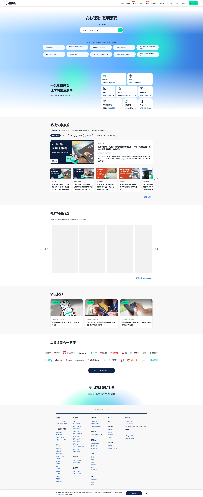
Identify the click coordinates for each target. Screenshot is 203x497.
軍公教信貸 (76, 436)
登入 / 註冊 (193, 3)
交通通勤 (58, 463)
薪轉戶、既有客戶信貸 (78, 446)
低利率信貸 (76, 431)
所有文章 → (148, 197)
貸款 (141, 3)
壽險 (92, 467)
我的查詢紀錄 (59, 434)
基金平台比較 (94, 446)
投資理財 (106, 135)
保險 (177, 3)
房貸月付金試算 (77, 473)
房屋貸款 (89, 135)
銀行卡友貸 (76, 449)
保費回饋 (58, 471)
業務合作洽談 (128, 421)
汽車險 (92, 482)
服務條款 (110, 432)
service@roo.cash (130, 423)
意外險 (92, 459)
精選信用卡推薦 (60, 456)
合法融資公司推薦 (95, 423)
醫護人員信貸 (76, 439)
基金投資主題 (94, 448)
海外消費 (58, 461)
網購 (57, 466)
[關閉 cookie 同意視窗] (146, 493)
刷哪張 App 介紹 (60, 437)
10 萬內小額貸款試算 (96, 426)
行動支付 (58, 473)
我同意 (134, 493)
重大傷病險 (93, 464)
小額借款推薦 (94, 421)
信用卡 (134, 3)
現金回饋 (58, 458)
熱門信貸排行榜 (77, 426)
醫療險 (92, 457)
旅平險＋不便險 (94, 479)
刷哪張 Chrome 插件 (61, 440)
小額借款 (154, 3)
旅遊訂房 (58, 468)
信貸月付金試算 (77, 460)
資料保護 (110, 437)
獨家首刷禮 (58, 451)
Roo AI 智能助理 (126, 3)
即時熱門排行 (59, 453)
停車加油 (58, 476)
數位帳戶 (162, 3)
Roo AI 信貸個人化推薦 (61, 423)
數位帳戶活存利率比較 (96, 434)
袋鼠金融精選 (55, 135)
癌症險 (92, 462)
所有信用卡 (58, 448)
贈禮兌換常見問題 (112, 448)
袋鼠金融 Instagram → (144, 278)
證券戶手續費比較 (95, 443)
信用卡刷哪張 (59, 432)
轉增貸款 (75, 444)
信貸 (64, 135)
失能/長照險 (94, 469)
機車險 (92, 484)
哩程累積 (58, 479)
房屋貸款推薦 (76, 471)
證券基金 (169, 3)
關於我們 (110, 429)
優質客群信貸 (76, 441)
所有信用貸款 (76, 423)
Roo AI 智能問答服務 (61, 421)
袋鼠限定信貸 (76, 451)
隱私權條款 (111, 434)
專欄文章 (184, 3)
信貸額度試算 (76, 462)
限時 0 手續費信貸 (77, 434)
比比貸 (148, 3)
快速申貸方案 (76, 428)
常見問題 (110, 446)
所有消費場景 (59, 481)
